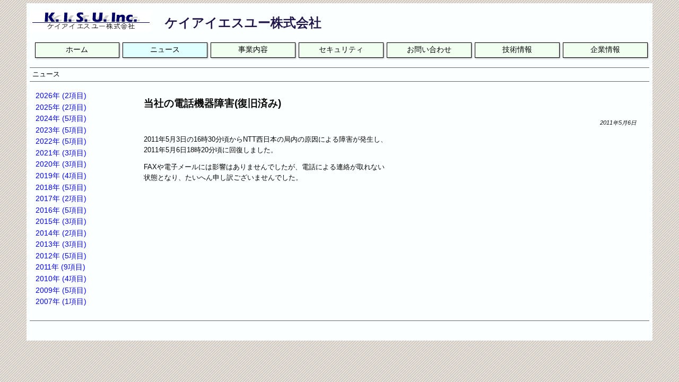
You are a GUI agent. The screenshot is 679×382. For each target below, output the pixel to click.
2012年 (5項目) (61, 255)
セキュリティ (341, 50)
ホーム (77, 50)
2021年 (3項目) (61, 153)
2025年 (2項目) (61, 107)
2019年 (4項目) (61, 175)
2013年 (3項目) (61, 244)
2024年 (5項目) (61, 118)
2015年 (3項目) (61, 221)
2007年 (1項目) (61, 301)
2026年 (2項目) (61, 95)
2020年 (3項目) (61, 164)
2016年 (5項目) (61, 210)
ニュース (165, 50)
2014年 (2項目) (61, 233)
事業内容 (253, 50)
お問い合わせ (429, 50)
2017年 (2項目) (61, 198)
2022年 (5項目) (61, 141)
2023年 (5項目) (61, 130)
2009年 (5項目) (61, 290)
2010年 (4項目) (61, 278)
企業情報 (605, 50)
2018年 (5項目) (61, 187)
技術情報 (517, 50)
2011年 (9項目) (60, 267)
